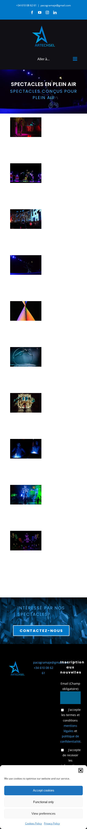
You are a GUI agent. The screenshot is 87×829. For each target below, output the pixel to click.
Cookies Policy (33, 823)
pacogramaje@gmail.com (56, 5)
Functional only (43, 802)
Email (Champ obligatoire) (70, 686)
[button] (81, 770)
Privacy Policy (52, 823)
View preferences (43, 813)
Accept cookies (43, 790)
